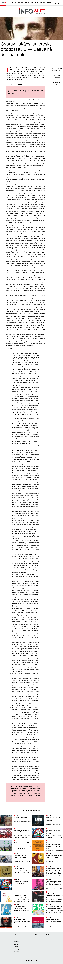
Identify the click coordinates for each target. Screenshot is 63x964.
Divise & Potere (16, 944)
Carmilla (20, 84)
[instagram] (58, 2)
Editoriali (33, 939)
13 (44, 311)
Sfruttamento (16, 941)
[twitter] (56, 3)
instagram (14, 798)
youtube (20, 798)
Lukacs (57, 85)
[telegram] (56, 2)
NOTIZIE (14, 2)
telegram (36, 795)
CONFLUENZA (35, 2)
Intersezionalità (16, 949)
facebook (37, 797)
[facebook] (61, 2)
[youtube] (58, 3)
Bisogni (15, 939)
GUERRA (42, 2)
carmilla (57, 80)
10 (31, 284)
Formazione (16, 946)
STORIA (48, 2)
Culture (57, 73)
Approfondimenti (18, 828)
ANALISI (26, 2)
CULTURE (20, 2)
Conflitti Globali (16, 938)
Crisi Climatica (16, 951)
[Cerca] (60, 3)
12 (40, 305)
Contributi (16, 943)
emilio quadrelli (57, 82)
